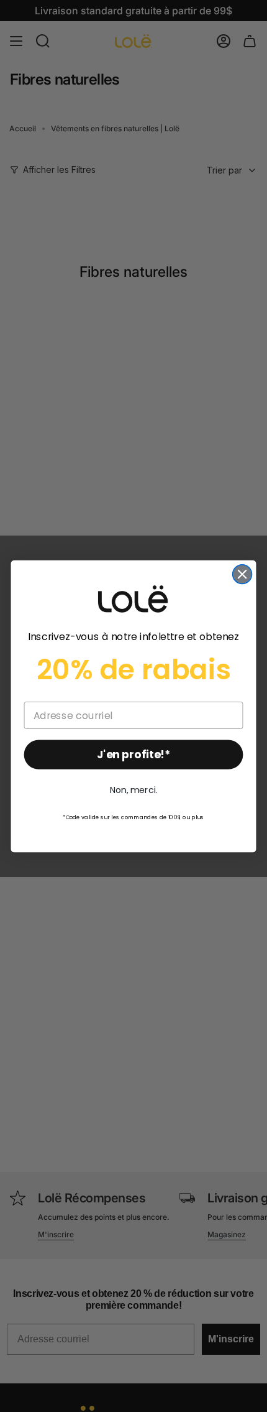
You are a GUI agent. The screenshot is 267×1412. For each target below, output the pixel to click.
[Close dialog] (242, 573)
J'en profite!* (133, 754)
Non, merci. (133, 790)
